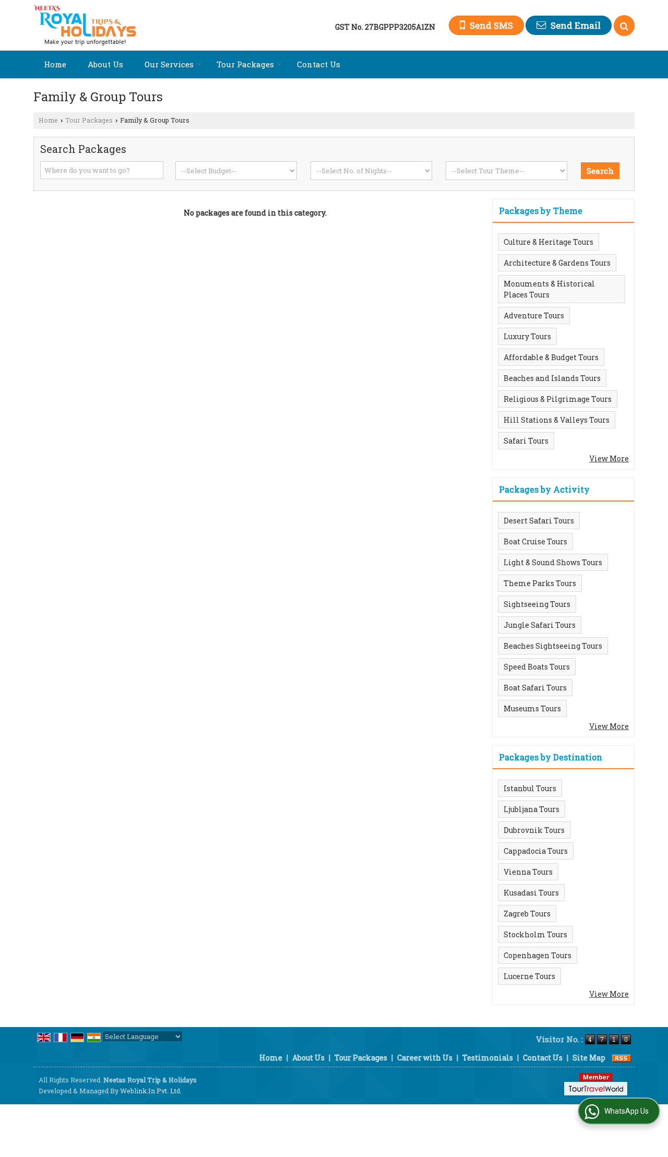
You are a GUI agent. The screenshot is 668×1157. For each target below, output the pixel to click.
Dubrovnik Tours (534, 830)
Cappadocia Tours (536, 851)
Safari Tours (526, 441)
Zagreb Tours (527, 914)
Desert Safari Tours (539, 521)
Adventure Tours (534, 315)
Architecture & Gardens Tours (557, 263)
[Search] (624, 25)
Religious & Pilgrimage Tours (558, 399)
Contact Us (318, 64)
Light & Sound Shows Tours (553, 562)
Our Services (169, 64)
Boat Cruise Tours (535, 541)
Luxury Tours (527, 336)
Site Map (588, 1058)
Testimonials (487, 1058)
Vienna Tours (528, 872)
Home (55, 64)
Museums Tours (532, 708)
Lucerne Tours (529, 976)
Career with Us (424, 1058)
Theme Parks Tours (540, 583)
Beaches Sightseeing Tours (553, 646)
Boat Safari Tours (535, 688)
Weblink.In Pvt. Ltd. (151, 1091)
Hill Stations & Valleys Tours (557, 420)
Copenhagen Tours (537, 955)
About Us (105, 64)
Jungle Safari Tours (540, 625)
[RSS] (621, 1058)
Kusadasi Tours (531, 893)
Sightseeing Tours (537, 604)
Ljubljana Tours (531, 809)
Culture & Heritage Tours (548, 242)
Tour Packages (245, 64)
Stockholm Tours (535, 934)
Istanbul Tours (530, 788)
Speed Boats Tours (537, 667)
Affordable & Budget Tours (551, 357)
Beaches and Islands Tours (552, 378)
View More (609, 458)
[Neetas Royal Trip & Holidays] (84, 25)
